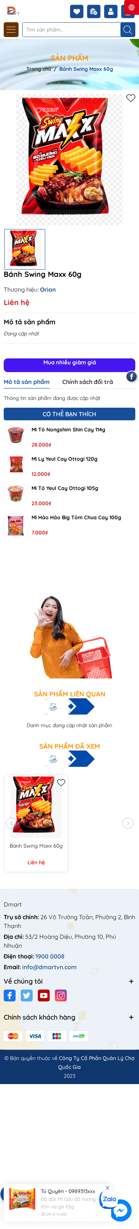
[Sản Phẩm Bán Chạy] (69, 615)
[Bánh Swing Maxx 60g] (36, 806)
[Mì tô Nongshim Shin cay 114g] (16, 435)
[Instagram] (61, 995)
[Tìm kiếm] (127, 29)
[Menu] (11, 29)
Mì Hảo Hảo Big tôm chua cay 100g (76, 517)
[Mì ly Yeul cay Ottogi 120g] (16, 464)
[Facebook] (10, 995)
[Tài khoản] (112, 11)
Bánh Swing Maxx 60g (36, 845)
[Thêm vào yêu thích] (130, 98)
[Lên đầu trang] (130, 1185)
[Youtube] (44, 995)
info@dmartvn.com (49, 967)
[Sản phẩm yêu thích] (78, 11)
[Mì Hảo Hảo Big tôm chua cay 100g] (16, 526)
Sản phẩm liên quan (69, 694)
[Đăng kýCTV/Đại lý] (95, 11)
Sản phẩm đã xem (69, 746)
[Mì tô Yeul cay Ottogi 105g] (16, 493)
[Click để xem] (69, 159)
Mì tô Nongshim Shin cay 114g (68, 429)
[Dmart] (27, 10)
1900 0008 (50, 956)
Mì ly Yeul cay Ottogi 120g (64, 459)
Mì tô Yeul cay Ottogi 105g (65, 488)
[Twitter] (27, 995)
